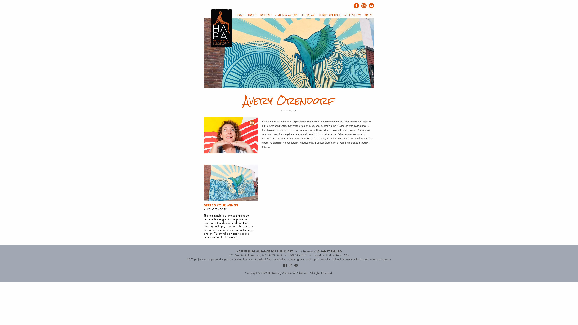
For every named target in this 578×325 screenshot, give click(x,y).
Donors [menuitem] (266, 15)
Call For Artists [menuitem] (286, 15)
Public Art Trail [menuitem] (329, 15)
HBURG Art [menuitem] (308, 15)
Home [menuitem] (240, 15)
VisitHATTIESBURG (329, 251)
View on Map (236, 218)
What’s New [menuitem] (352, 15)
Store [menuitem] (368, 15)
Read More (217, 218)
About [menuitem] (252, 15)
